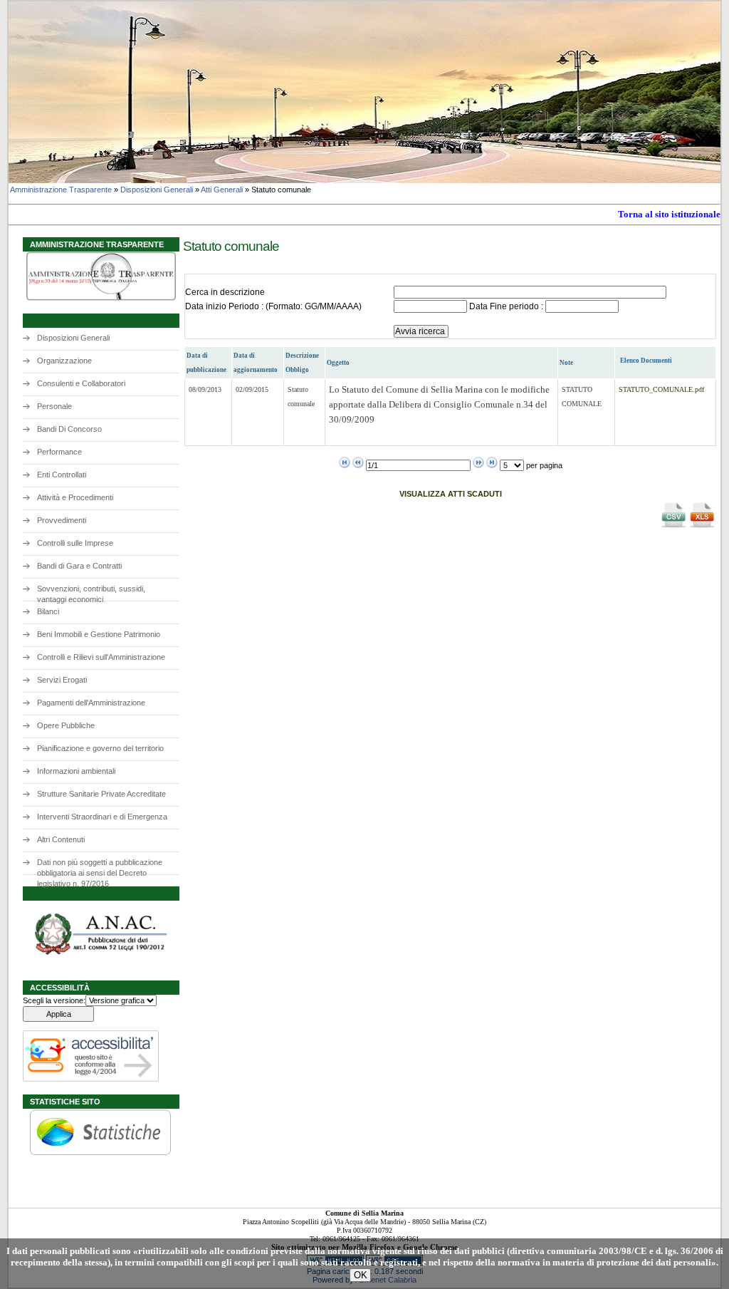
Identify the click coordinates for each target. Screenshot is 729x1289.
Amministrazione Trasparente (61, 189)
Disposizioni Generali (156, 189)
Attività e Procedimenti (75, 497)
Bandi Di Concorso (69, 429)
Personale (54, 406)
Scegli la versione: (54, 1000)
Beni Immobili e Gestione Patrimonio (98, 634)
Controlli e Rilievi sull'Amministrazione (101, 657)
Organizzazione (64, 360)
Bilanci (48, 611)
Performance (59, 451)
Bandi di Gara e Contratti (79, 565)
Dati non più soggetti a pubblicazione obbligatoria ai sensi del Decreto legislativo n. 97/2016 (99, 866)
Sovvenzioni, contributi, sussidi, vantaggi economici (91, 592)
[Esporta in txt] (673, 526)
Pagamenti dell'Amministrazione (91, 702)
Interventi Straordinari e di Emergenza (102, 816)
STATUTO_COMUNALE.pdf (661, 389)
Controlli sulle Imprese (75, 543)
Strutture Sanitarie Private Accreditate (101, 794)
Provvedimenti (61, 520)
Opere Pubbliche (66, 725)
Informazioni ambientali (76, 771)
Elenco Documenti (646, 360)
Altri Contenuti (61, 839)
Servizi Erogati (62, 679)
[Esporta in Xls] (702, 526)
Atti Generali (222, 189)
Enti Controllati (61, 474)
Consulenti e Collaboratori (81, 383)
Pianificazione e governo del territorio (100, 748)
